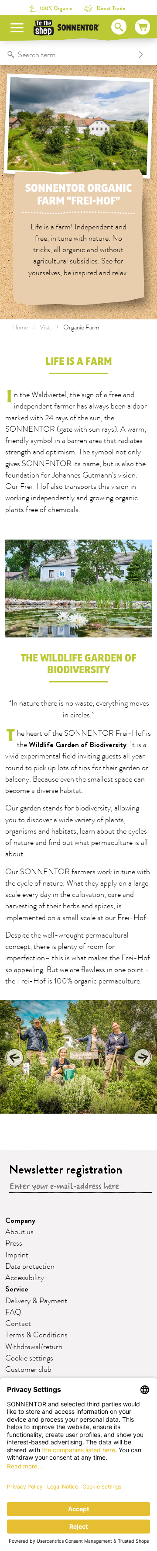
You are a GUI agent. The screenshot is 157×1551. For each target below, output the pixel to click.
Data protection (30, 1266)
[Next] (142, 1057)
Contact (18, 1324)
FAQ (13, 1312)
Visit (45, 327)
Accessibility (24, 1278)
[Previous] (14, 1057)
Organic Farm (81, 327)
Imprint (16, 1255)
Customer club (28, 1369)
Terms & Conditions (36, 1335)
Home (20, 327)
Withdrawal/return (33, 1347)
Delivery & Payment (36, 1301)
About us (19, 1232)
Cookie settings (29, 1358)
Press (13, 1243)
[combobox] (69, 54)
